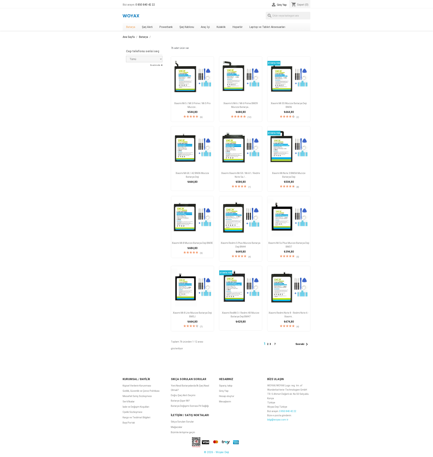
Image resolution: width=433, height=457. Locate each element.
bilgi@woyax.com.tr (277, 419)
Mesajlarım (225, 401)
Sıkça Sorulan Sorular (182, 421)
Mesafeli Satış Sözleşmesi (137, 396)
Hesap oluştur (226, 396)
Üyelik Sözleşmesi (132, 412)
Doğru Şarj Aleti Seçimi (183, 395)
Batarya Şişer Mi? (180, 400)
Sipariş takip (225, 385)
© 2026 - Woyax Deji (216, 452)
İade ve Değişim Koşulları (136, 406)
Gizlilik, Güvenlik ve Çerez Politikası (141, 391)
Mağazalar (176, 427)
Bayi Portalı (129, 422)
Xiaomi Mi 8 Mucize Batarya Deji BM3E (192, 243)
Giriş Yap (224, 391)
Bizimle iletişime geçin (183, 432)
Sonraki (302, 344)
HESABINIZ (226, 379)
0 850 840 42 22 (145, 4)
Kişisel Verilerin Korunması (137, 385)
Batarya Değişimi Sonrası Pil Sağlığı (190, 406)
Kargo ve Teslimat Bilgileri (136, 417)
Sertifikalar (129, 401)
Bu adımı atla (155, 65)
